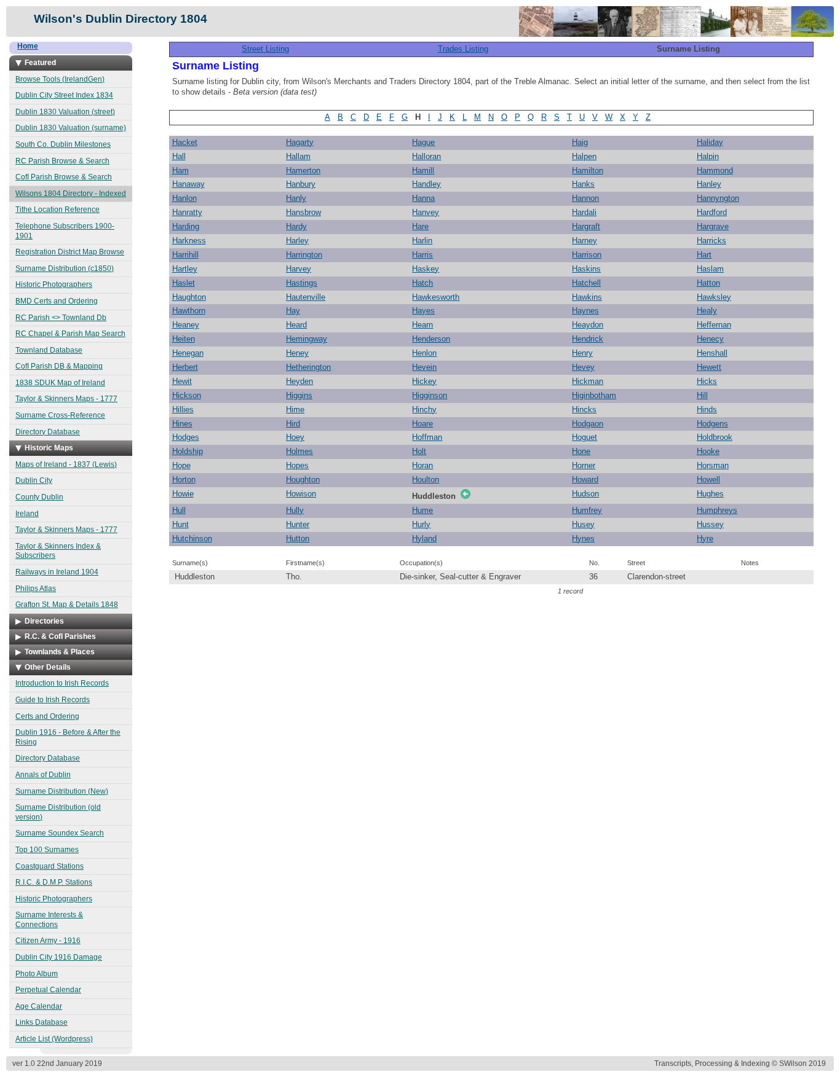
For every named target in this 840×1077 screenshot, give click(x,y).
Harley (297, 240)
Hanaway (188, 184)
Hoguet (584, 437)
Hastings (301, 283)
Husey (583, 524)
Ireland (27, 513)
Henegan (188, 353)
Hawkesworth (435, 297)
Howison (301, 493)
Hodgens (712, 423)
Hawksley (714, 297)
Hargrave (713, 226)
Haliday (710, 142)
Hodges (185, 437)
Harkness (189, 240)
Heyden (299, 381)
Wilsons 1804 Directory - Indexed (70, 193)
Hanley (709, 184)
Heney (297, 353)
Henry (582, 353)
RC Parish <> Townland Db (60, 317)
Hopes (297, 465)
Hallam (298, 156)
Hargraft (586, 226)
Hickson (186, 395)
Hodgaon (587, 423)
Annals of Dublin (43, 774)
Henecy (710, 338)
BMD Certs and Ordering (56, 301)
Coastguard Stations (49, 866)
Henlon (424, 353)
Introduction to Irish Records (62, 683)
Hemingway (306, 338)
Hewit (182, 381)
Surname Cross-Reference (60, 415)
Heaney (185, 324)
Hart (704, 254)
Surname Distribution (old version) (58, 812)
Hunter (297, 524)
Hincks (584, 409)
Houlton (425, 479)
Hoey (295, 437)
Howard (585, 479)
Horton (184, 479)
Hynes (583, 538)
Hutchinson (192, 538)
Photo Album (36, 973)
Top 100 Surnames (47, 849)
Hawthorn (188, 310)
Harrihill (185, 254)
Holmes (299, 451)
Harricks (711, 240)
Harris (422, 254)
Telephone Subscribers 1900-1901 (64, 231)
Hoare (422, 423)
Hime (295, 409)
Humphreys (717, 510)
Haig (580, 142)
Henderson (431, 338)
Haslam (710, 268)
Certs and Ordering (47, 716)
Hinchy (424, 409)
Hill (702, 395)
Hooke (708, 451)
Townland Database (48, 350)
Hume (422, 510)
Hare (420, 226)
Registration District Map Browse (69, 252)
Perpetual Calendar (48, 989)
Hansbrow (303, 212)
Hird (293, 423)
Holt (419, 451)
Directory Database (47, 432)
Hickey (424, 381)
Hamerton (303, 170)
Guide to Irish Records (52, 699)
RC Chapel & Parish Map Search (70, 333)
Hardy (296, 226)
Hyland (424, 538)
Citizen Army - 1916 (48, 940)
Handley (426, 184)
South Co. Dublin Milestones (63, 144)
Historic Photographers (53, 284)
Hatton (708, 283)
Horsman (713, 465)
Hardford (712, 212)
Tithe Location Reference (57, 209)
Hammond (715, 170)
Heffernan (714, 324)
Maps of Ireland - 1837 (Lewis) (66, 464)
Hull (179, 510)
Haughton (189, 297)
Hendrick (587, 338)
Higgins (299, 395)
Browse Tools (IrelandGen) (60, 79)
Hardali (584, 212)
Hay (293, 310)
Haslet (183, 283)
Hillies (183, 409)
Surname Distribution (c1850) (64, 268)
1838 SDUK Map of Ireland (60, 382)
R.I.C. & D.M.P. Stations (53, 882)
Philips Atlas (35, 588)
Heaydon (587, 324)
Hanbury (300, 184)
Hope (181, 465)
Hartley (184, 268)
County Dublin (39, 497)
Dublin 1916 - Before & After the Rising (68, 737)
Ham (180, 170)
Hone (581, 451)
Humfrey (587, 510)
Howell (708, 479)
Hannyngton (718, 198)
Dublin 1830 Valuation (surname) (70, 127)
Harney (584, 240)
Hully (295, 510)
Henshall (712, 353)
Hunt (180, 524)
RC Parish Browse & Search (62, 161)
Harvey (298, 268)
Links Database (41, 1022)
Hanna (423, 198)
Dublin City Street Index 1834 (64, 95)
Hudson (585, 493)
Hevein (424, 367)
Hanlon (184, 198)
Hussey (710, 524)
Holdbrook (714, 437)
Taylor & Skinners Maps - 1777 (66, 398)
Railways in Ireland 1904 (56, 572)
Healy (707, 310)
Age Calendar (38, 1006)
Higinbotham (594, 395)
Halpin (708, 156)
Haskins (586, 268)
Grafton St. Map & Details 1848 (66, 604)
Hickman (587, 381)
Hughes (710, 493)
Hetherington (308, 367)
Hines (182, 423)
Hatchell (586, 283)
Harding (185, 226)
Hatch (422, 283)
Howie (183, 493)
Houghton (303, 479)
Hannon (585, 198)
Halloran (426, 156)
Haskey (425, 268)
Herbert (185, 367)
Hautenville (305, 297)
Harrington (304, 254)
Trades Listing (463, 48)
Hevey (583, 367)
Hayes (423, 310)
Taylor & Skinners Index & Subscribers (58, 551)
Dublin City (33, 480)
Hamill (423, 170)
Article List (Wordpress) (54, 1039)
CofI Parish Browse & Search (63, 177)
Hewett (709, 367)
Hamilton (587, 170)
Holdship (187, 451)
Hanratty (187, 212)
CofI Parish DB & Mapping (59, 366)
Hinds (707, 409)
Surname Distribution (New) (61, 791)
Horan (422, 465)
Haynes (585, 310)
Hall (179, 156)
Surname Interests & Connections (49, 920)
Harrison (586, 254)
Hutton (297, 538)
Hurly (421, 524)
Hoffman (427, 437)
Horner (583, 465)
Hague (423, 142)
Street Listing (265, 48)
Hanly (296, 198)
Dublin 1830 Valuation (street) (65, 112)
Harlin (422, 240)
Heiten (183, 338)
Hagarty (300, 142)
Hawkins (587, 297)
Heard (296, 324)
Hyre (705, 538)
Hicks (707, 381)
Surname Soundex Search (59, 833)
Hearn (422, 324)
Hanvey (425, 212)
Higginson (429, 395)
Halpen (584, 156)
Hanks (583, 184)
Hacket (184, 142)
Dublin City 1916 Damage (58, 957)
